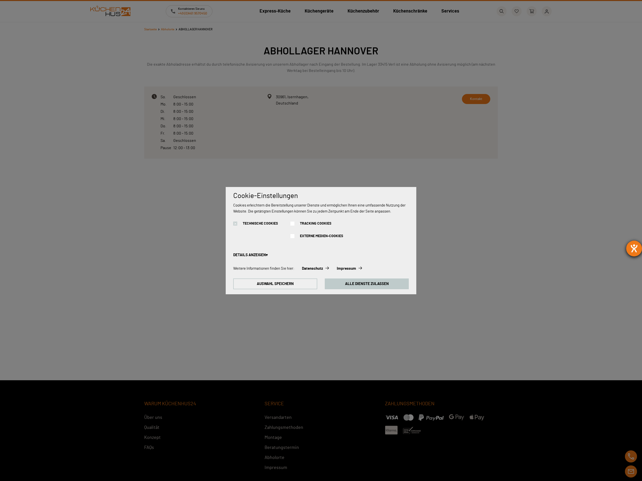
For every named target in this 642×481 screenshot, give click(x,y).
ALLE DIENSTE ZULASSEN (367, 284)
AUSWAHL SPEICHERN (275, 284)
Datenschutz (312, 268)
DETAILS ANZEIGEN (249, 255)
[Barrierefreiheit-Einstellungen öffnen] (634, 248)
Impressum (346, 268)
